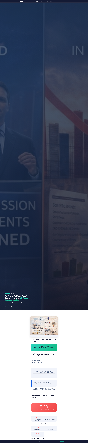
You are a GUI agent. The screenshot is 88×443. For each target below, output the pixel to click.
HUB (66, 1)
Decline (58, 441)
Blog (63, 1)
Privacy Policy (51, 441)
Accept (62, 441)
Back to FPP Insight (35, 313)
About (61, 1)
